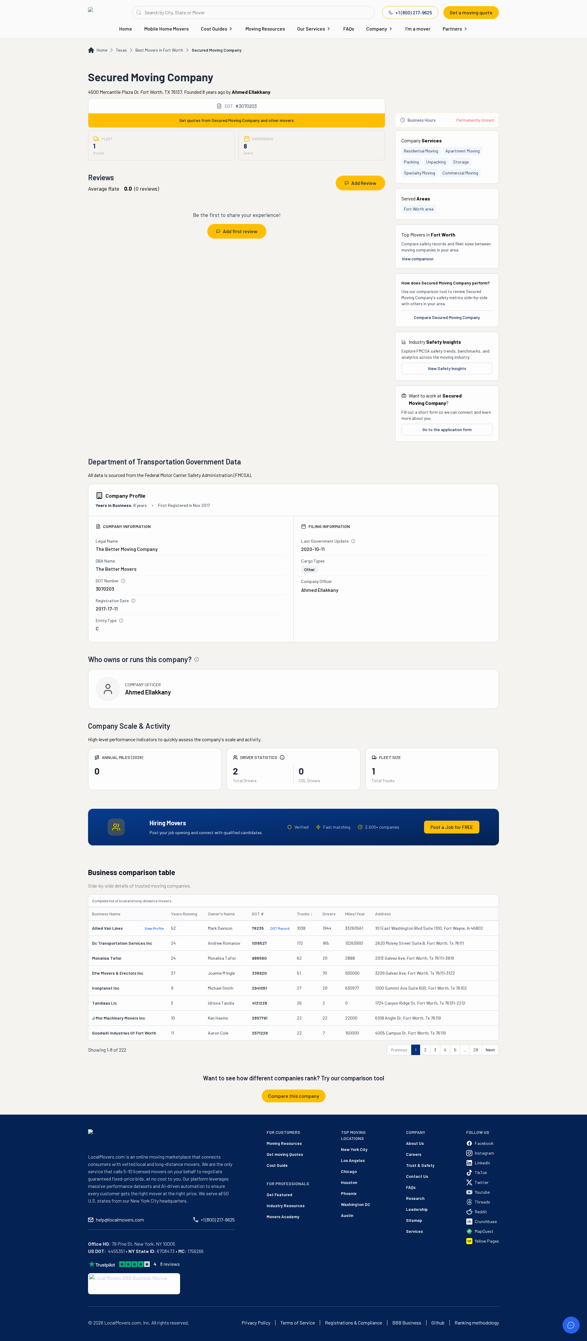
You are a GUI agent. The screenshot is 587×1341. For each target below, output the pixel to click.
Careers (413, 1154)
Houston (349, 1182)
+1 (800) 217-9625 (413, 12)
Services (414, 1231)
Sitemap (414, 1220)
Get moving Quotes (285, 1154)
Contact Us (417, 1176)
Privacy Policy (256, 1322)
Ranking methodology (477, 1322)
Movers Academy (283, 1216)
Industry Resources (286, 1205)
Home (125, 28)
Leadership (417, 1209)
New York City (354, 1149)
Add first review (240, 231)
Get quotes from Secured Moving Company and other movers (236, 120)
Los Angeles (353, 1160)
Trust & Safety (420, 1165)
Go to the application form (447, 429)
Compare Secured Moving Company (447, 317)
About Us (415, 1143)
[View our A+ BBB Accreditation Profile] (134, 1283)
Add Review (363, 183)
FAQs (348, 28)
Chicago (349, 1171)
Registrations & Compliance (353, 1322)
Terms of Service (297, 1322)
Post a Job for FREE (451, 827)
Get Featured (279, 1194)
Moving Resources (265, 28)
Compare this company (293, 1096)
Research (415, 1198)
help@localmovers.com (120, 1219)
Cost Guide (277, 1165)
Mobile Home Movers (166, 28)
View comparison (418, 258)
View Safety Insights (447, 368)
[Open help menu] (571, 1325)
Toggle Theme (14, 1337)
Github (438, 1322)
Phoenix (348, 1193)
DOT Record (280, 928)
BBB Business (406, 1322)
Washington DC (355, 1204)
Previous (399, 1049)
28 (475, 1049)
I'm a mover (417, 28)
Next (490, 1049)
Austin (347, 1215)
